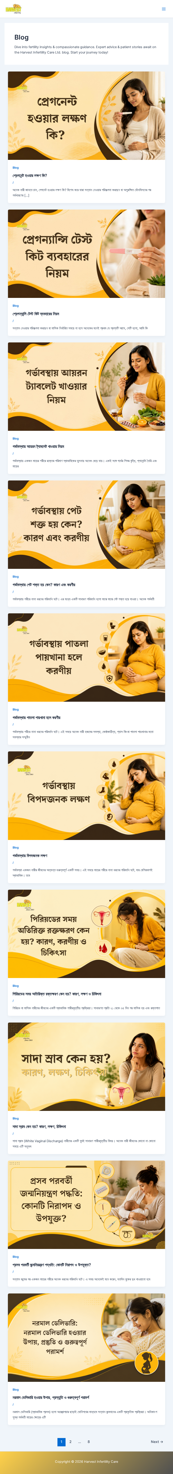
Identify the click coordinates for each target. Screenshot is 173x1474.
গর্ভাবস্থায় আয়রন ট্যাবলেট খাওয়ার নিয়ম (38, 446)
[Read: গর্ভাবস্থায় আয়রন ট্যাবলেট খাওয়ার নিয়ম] (86, 386)
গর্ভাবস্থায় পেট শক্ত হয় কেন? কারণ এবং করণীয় (44, 584)
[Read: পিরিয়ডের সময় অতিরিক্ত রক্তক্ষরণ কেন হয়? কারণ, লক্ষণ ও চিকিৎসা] (86, 934)
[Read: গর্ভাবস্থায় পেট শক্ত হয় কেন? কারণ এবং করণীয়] (86, 525)
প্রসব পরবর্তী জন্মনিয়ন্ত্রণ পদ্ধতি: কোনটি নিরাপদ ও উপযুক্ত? (52, 1264)
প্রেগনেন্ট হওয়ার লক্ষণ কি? (30, 175)
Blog (16, 167)
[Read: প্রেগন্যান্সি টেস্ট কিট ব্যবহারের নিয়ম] (86, 254)
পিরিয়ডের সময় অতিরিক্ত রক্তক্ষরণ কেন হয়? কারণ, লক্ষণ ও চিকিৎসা (57, 993)
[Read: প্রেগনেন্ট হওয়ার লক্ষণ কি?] (86, 115)
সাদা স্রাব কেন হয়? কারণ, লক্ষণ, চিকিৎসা (39, 1126)
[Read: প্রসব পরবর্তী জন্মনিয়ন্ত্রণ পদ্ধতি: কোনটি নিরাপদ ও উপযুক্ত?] (86, 1205)
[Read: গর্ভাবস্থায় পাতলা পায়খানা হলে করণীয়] (86, 657)
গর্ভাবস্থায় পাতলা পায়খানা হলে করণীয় (36, 717)
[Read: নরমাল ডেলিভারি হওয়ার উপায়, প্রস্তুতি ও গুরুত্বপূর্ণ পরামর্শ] (86, 1337)
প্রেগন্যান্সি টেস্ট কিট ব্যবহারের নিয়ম (36, 313)
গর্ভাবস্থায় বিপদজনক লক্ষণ (30, 855)
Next (157, 1442)
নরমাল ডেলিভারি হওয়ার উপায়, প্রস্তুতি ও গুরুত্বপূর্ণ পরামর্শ (51, 1397)
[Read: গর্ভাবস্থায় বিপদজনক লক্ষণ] (86, 795)
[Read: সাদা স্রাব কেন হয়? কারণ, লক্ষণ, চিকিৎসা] (86, 1066)
